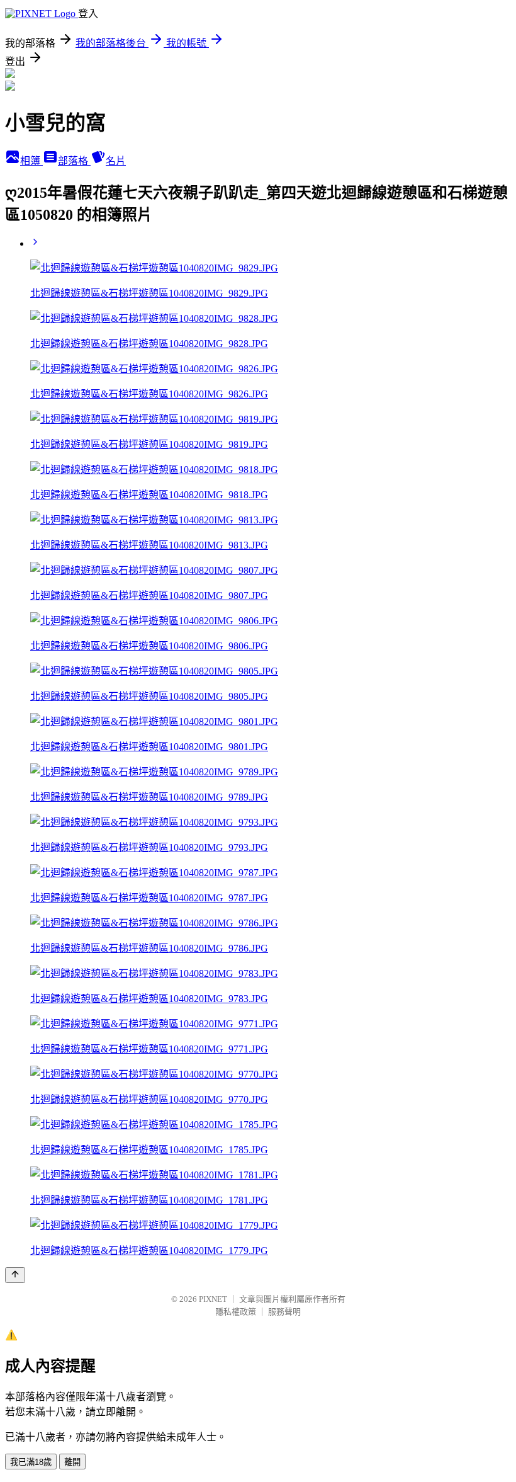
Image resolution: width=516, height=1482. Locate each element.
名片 (116, 161)
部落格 (74, 161)
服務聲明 (284, 1311)
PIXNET (213, 1299)
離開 (72, 1462)
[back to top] (15, 1275)
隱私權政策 (235, 1311)
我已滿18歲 (31, 1462)
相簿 (31, 161)
